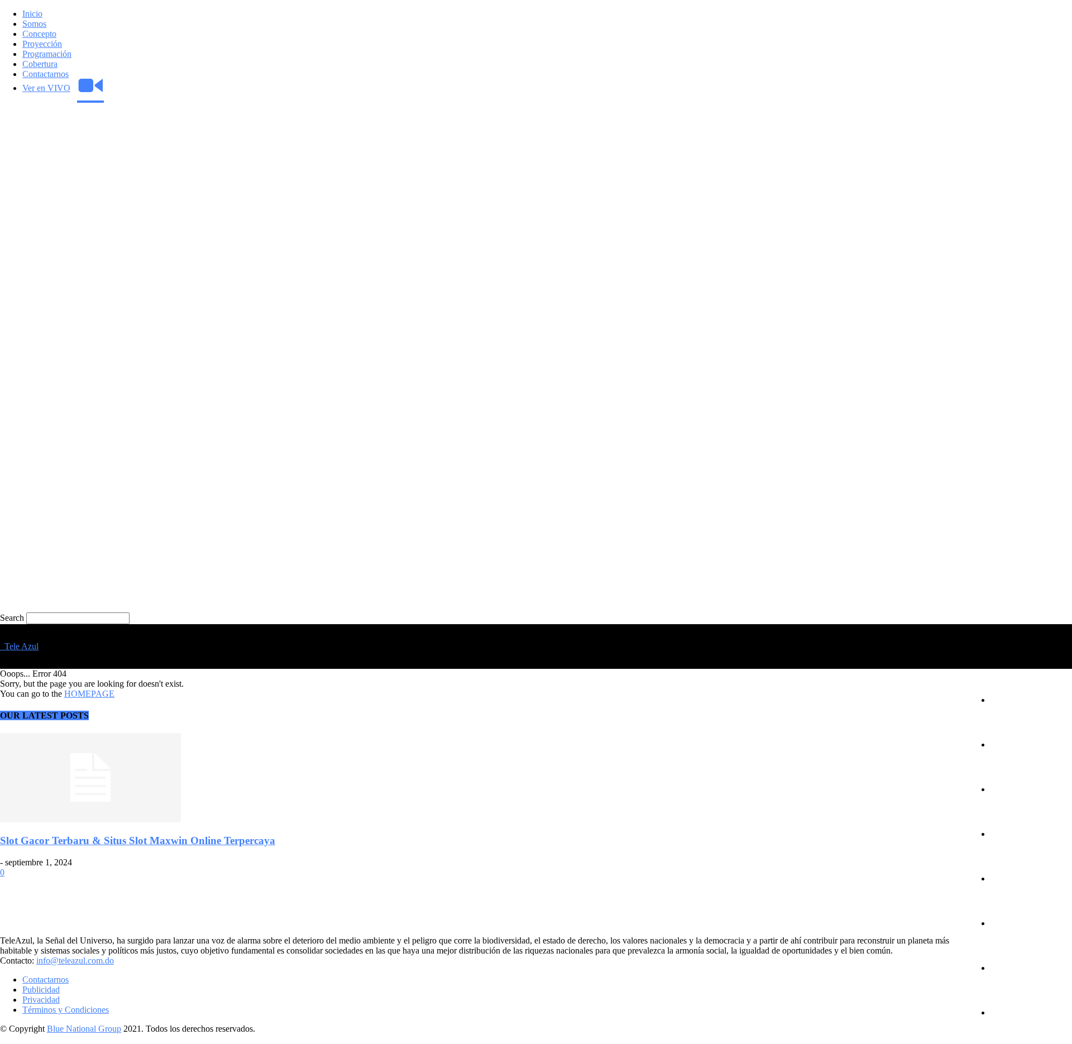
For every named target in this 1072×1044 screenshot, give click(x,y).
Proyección (42, 44)
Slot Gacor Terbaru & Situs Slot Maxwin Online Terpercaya (137, 840)
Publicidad (41, 989)
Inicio (32, 13)
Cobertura (40, 64)
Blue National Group (84, 1028)
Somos (34, 23)
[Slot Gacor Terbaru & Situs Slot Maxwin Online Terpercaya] (90, 819)
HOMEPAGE (89, 693)
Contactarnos (45, 74)
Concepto (39, 34)
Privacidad (41, 999)
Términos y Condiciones (65, 1009)
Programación (46, 54)
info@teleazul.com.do (75, 960)
